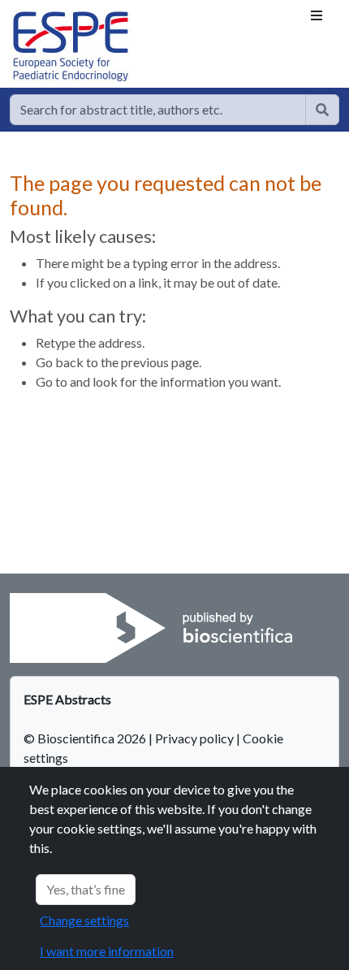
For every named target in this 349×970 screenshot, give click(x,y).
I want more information (107, 951)
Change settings (84, 920)
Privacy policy (194, 738)
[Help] (322, 109)
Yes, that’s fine (85, 889)
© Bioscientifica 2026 (86, 738)
